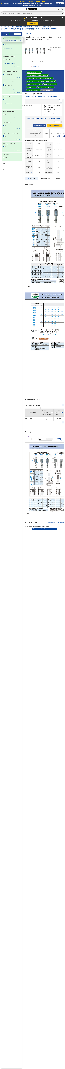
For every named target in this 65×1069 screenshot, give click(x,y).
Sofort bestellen (40, 125)
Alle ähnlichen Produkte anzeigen (56, 522)
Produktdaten (41, 96)
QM (6, 157)
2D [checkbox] (5, 166)
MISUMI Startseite (5, 26)
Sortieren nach (52, 412)
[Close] (62, 17)
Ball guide (7, 45)
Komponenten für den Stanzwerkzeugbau (22, 26)
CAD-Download (53, 96)
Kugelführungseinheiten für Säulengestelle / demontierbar (15, 29)
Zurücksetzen (17, 33)
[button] (60, 3)
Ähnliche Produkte (55, 118)
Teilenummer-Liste (45, 178)
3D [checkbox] (5, 169)
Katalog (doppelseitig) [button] (58, 439)
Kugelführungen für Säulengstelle (49, 28)
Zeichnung (32, 178)
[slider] (31, 439)
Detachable (7, 59)
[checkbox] (12, 45)
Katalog (35, 66)
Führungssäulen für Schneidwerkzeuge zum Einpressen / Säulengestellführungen (20, 28)
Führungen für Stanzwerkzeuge (41, 26)
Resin (6, 100)
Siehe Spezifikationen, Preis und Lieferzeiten (12, 40)
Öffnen (49, 439)
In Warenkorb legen (55, 125)
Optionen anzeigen (7, 48)
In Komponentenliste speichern (37, 118)
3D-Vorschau (29, 96)
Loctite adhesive (8, 74)
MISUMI (27, 33)
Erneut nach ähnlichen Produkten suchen (45, 529)
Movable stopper (9, 85)
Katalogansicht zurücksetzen (32, 436)
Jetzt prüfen (59, 135)
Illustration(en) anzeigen (9, 63)
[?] (31, 172)
